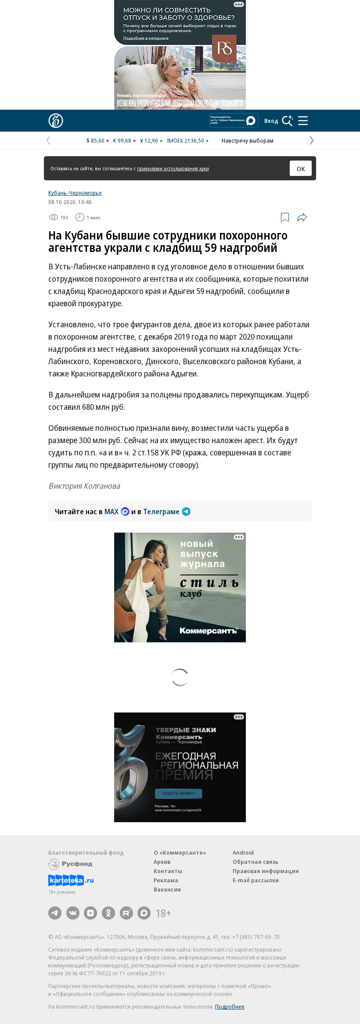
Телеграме (161, 511)
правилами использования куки (173, 168)
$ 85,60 (95, 140)
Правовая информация (266, 871)
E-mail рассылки (256, 880)
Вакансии (167, 889)
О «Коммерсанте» (180, 852)
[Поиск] (287, 120)
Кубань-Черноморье (75, 193)
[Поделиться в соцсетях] (302, 217)
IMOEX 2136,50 (185, 140)
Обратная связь (255, 862)
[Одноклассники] (108, 913)
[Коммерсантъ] (55, 120)
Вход (271, 121)
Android (243, 852)
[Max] (144, 913)
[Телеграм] (54, 913)
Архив (162, 862)
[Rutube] (126, 913)
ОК (301, 168)
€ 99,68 (122, 140)
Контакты (168, 871)
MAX (111, 511)
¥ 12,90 (149, 140)
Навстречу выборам (248, 140)
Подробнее (230, 1006)
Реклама (166, 880)
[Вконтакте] (72, 913)
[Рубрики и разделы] (303, 120)
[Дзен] (90, 913)
